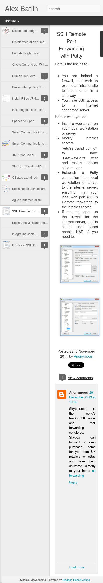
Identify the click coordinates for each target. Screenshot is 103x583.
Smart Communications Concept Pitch (38, 132)
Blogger (67, 580)
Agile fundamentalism (27, 200)
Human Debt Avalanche (28, 76)
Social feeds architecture (29, 188)
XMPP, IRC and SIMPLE (28, 166)
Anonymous (83, 356)
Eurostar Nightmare (25, 53)
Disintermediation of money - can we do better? (44, 42)
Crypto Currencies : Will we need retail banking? (45, 64)
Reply (73, 482)
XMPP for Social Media (28, 155)
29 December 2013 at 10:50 (82, 397)
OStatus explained (24, 177)
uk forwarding (82, 473)
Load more (76, 567)
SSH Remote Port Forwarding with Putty (71, 44)
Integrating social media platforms (35, 234)
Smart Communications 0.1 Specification (39, 143)
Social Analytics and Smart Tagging (36, 222)
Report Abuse (81, 580)
